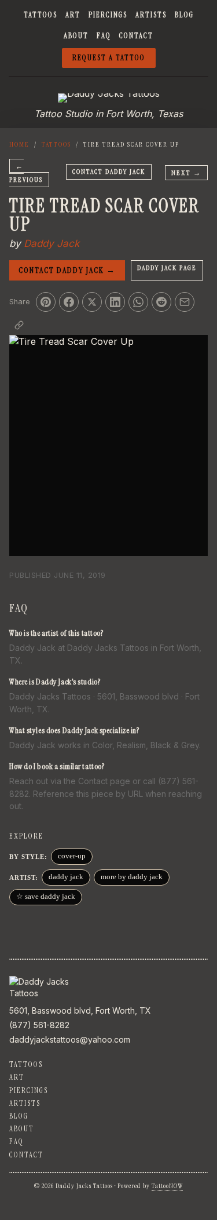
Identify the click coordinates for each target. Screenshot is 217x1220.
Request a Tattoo (108, 58)
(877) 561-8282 (39, 1025)
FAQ (104, 36)
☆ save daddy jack (45, 897)
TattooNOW (167, 1185)
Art (72, 15)
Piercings (108, 15)
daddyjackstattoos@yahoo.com (69, 1039)
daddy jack (66, 877)
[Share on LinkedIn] (115, 302)
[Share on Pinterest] (46, 302)
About (76, 36)
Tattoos (40, 15)
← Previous (26, 173)
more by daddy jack (132, 877)
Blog (184, 15)
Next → (186, 172)
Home (19, 144)
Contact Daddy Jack (108, 171)
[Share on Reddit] (161, 302)
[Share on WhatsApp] (138, 302)
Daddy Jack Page (167, 267)
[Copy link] (19, 325)
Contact (136, 36)
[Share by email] (184, 302)
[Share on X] (92, 302)
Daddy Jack (51, 243)
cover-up (72, 856)
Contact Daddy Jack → (67, 270)
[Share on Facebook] (69, 302)
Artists (151, 15)
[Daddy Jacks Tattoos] (109, 98)
